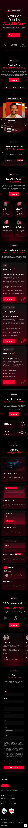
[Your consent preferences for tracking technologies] (25, 825)
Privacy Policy (12, 744)
